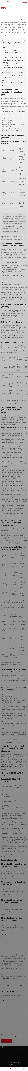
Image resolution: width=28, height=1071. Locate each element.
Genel (3, 8)
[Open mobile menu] (1, 2)
